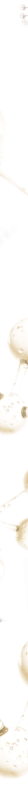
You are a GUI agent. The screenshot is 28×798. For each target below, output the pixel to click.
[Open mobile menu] (26, 2)
